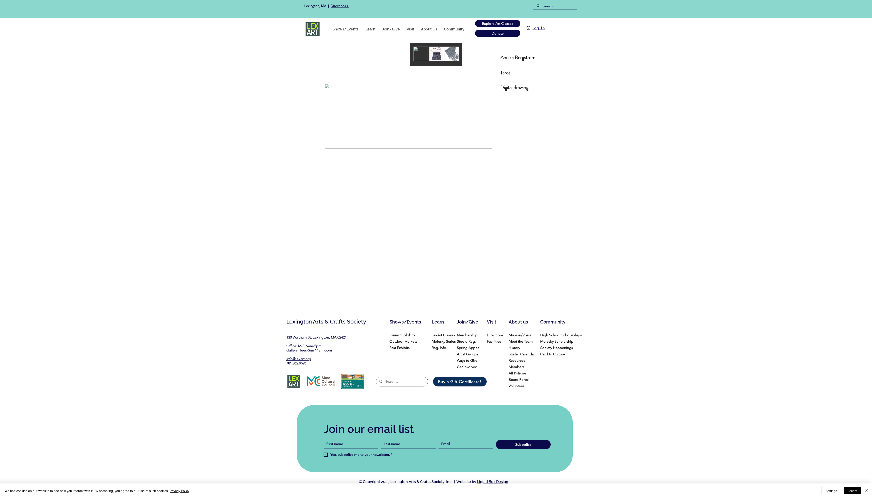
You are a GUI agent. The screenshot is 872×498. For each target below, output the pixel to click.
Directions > (340, 6)
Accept (852, 490)
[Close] (866, 490)
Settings (831, 490)
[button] (454, 29)
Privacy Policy (179, 490)
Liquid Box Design (492, 482)
